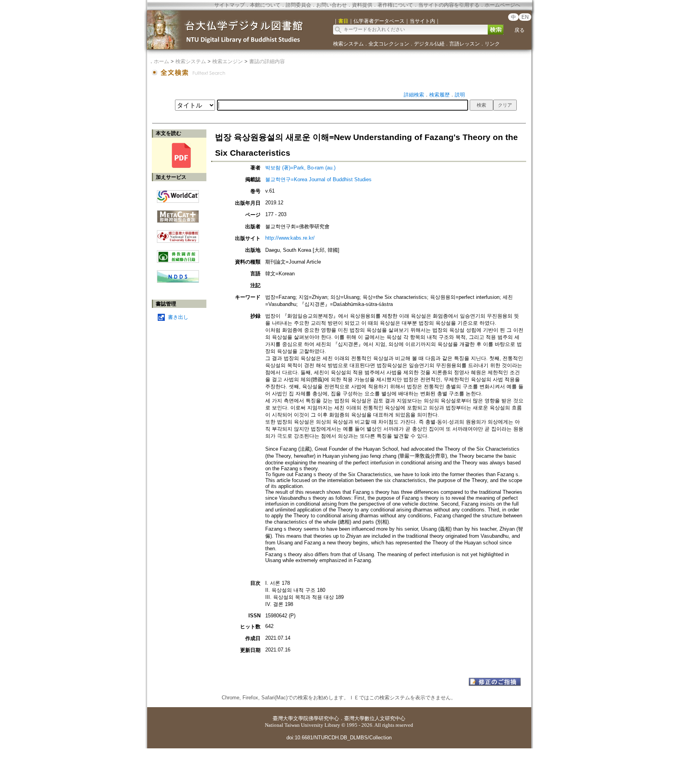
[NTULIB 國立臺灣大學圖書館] (178, 233)
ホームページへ (502, 5)
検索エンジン (227, 61)
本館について (265, 5)
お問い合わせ (331, 5)
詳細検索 (414, 95)
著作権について (395, 5)
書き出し (178, 317)
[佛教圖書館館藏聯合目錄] (178, 253)
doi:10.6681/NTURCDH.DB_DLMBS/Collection (339, 738)
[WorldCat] (178, 194)
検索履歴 (439, 95)
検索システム (348, 44)
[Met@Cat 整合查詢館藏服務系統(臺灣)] (178, 213)
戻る (519, 30)
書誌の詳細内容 (267, 61)
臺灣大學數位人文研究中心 (374, 718)
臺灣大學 (283, 718)
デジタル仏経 (429, 44)
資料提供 (362, 5)
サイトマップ (229, 5)
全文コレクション (388, 44)
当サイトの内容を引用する (448, 5)
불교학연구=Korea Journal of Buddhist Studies (318, 179)
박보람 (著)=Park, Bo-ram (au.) (300, 168)
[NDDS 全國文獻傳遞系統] (178, 281)
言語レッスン (464, 44)
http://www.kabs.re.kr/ (290, 238)
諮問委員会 (298, 5)
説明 (460, 95)
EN (525, 17)
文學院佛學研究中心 (316, 718)
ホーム (161, 61)
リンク (492, 44)
